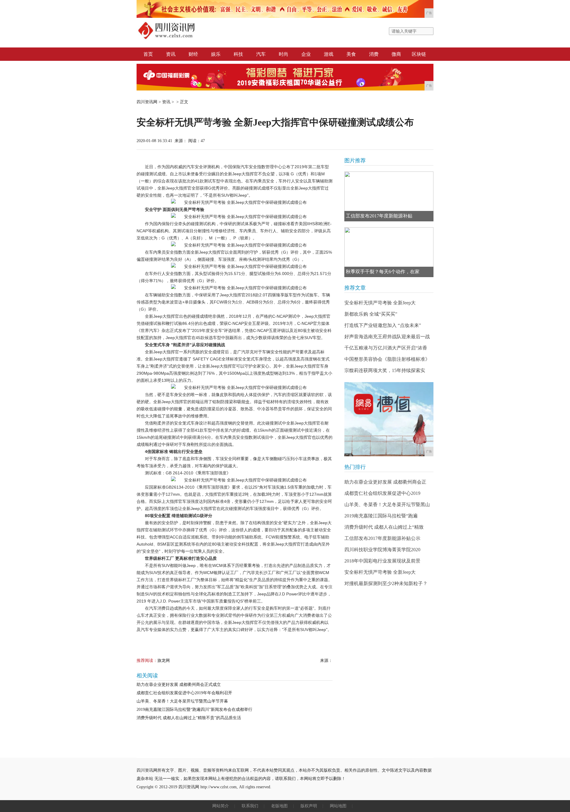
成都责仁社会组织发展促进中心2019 (382, 493)
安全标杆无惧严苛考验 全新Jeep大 (380, 302)
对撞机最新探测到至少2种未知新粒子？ (386, 583)
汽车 (261, 54)
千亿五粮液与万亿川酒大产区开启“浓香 (385, 347)
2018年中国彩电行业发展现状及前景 (382, 560)
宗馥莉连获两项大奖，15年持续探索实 (384, 370)
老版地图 (279, 806)
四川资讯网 (147, 102)
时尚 (283, 54)
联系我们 (250, 806)
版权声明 (308, 806)
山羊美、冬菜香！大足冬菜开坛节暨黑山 (387, 504)
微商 (396, 54)
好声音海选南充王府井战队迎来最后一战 (387, 336)
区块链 (419, 54)
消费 (374, 54)
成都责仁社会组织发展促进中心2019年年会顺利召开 (184, 693)
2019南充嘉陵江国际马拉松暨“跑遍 (381, 515)
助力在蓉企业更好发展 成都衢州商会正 (385, 481)
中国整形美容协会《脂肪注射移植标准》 (387, 359)
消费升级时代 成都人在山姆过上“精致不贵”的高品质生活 (189, 718)
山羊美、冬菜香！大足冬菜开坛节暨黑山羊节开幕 (182, 701)
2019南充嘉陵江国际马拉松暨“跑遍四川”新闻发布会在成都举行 (194, 709)
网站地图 (338, 806)
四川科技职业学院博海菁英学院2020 (382, 549)
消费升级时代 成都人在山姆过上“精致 (384, 527)
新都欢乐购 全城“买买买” (370, 314)
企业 (306, 54)
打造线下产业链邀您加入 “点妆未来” (382, 325)
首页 (148, 54)
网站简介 (220, 806)
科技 (238, 54)
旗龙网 (163, 660)
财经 (193, 54)
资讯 (170, 54)
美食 (351, 54)
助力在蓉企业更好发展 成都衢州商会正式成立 (179, 684)
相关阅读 (147, 675)
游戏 (328, 54)
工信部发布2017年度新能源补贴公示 (382, 538)
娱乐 (216, 54)
